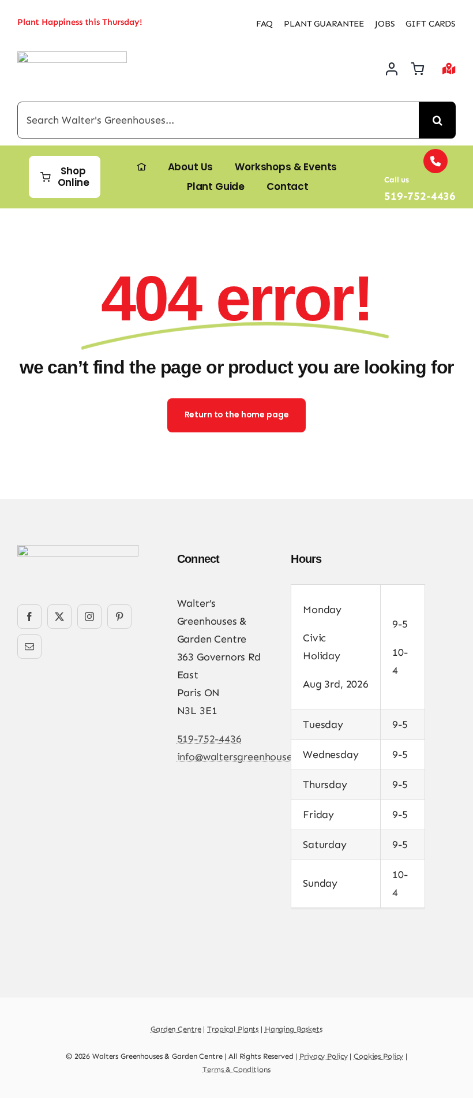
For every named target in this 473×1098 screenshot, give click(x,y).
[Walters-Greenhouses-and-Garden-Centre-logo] (72, 56)
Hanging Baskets (293, 1029)
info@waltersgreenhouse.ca (242, 756)
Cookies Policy (378, 1056)
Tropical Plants (232, 1029)
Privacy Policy (323, 1056)
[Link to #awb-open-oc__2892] (449, 68)
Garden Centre (176, 1029)
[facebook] (29, 616)
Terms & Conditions (236, 1069)
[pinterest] (119, 616)
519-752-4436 (209, 739)
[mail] (29, 646)
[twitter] (59, 616)
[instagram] (89, 616)
